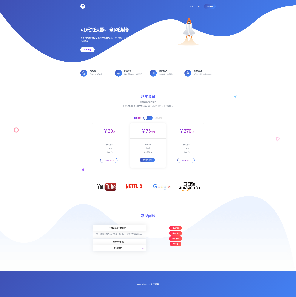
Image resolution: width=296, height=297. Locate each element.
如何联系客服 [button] (118, 241)
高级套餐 (158, 118)
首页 (191, 6)
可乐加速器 (155, 284)
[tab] (119, 228)
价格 (198, 6)
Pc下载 (175, 244)
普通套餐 (137, 118)
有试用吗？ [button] (118, 248)
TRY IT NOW (147, 160)
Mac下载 (175, 239)
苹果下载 (176, 233)
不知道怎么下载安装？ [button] (118, 228)
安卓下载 (176, 228)
